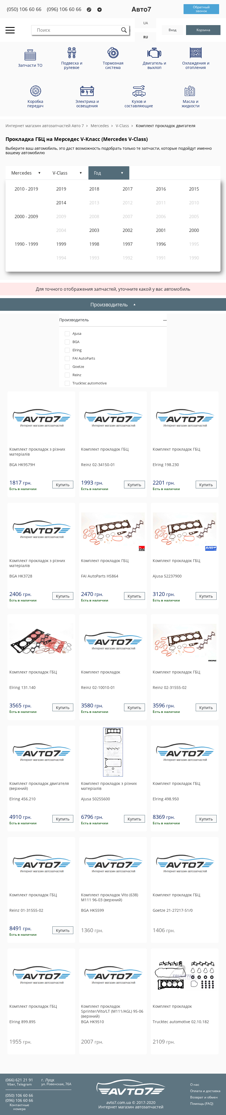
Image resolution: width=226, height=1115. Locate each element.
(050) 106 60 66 (24, 9)
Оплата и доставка (205, 1091)
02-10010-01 (98, 687)
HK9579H (22, 464)
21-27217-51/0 (173, 910)
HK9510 (92, 1021)
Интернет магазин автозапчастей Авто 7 (45, 125)
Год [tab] (97, 173)
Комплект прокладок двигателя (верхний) (39, 786)
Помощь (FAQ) (201, 1103)
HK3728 (20, 576)
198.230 (166, 464)
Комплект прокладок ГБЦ (104, 449)
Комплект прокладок (100, 672)
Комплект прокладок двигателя (165, 125)
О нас (194, 1084)
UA (145, 23)
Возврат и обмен (204, 1097)
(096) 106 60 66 (64, 9)
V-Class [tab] (60, 173)
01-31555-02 (26, 910)
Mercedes (100, 125)
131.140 (22, 687)
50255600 (95, 798)
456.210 (22, 798)
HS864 (99, 576)
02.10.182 (181, 1021)
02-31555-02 (170, 687)
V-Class (122, 125)
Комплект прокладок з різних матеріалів (37, 452)
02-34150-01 (98, 464)
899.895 (22, 1021)
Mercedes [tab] (21, 173)
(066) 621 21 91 (19, 1079)
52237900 (167, 576)
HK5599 (92, 910)
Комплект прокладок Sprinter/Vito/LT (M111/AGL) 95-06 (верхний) (112, 1011)
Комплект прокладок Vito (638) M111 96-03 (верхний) (109, 897)
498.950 (166, 798)
